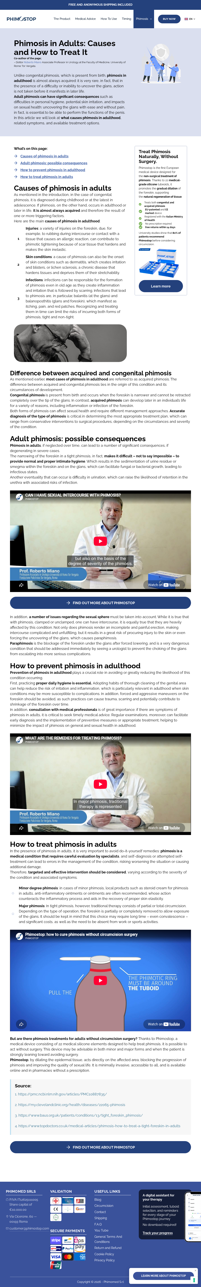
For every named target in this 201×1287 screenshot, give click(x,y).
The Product (62, 19)
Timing (126, 19)
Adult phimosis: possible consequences (53, 163)
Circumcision (103, 1206)
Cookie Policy (104, 1254)
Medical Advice (85, 19)
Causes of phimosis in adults (44, 156)
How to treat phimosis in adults (46, 177)
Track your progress (158, 1233)
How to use (109, 19)
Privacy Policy (104, 1260)
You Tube (101, 1230)
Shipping (100, 1218)
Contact (100, 1212)
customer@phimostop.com (29, 1228)
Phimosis (142, 19)
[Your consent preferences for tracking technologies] (194, 1280)
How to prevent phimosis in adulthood (52, 170)
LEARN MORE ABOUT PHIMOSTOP (163, 1275)
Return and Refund (108, 1248)
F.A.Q (98, 1224)
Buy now (169, 18)
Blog (97, 1200)
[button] (190, 19)
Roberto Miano (32, 62)
